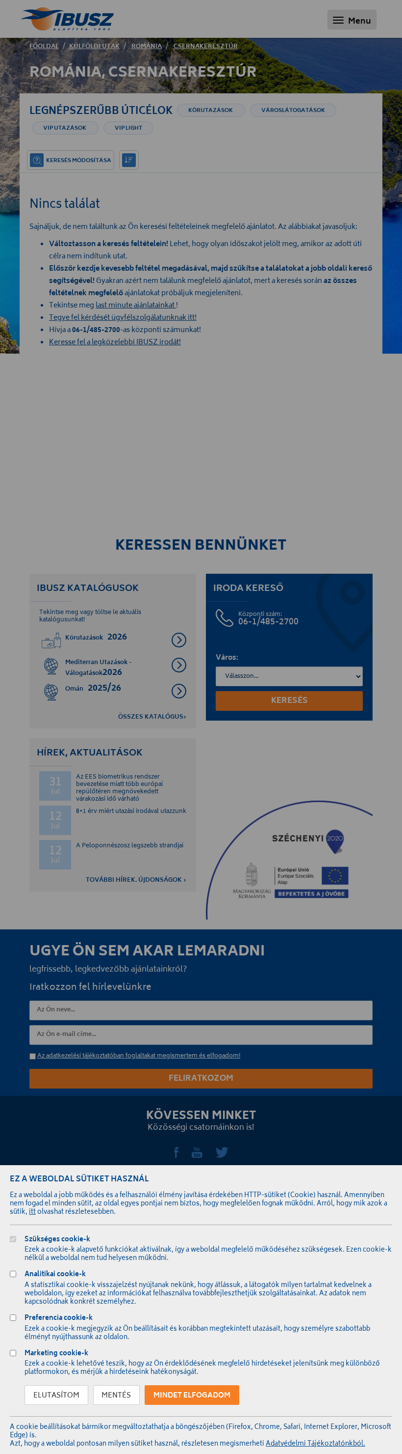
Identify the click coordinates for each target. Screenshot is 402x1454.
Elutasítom (56, 1396)
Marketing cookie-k (56, 1354)
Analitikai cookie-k (55, 1275)
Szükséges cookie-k (57, 1240)
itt (32, 1212)
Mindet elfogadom (191, 1396)
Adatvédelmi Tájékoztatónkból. (315, 1444)
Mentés (116, 1396)
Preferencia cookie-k (59, 1319)
